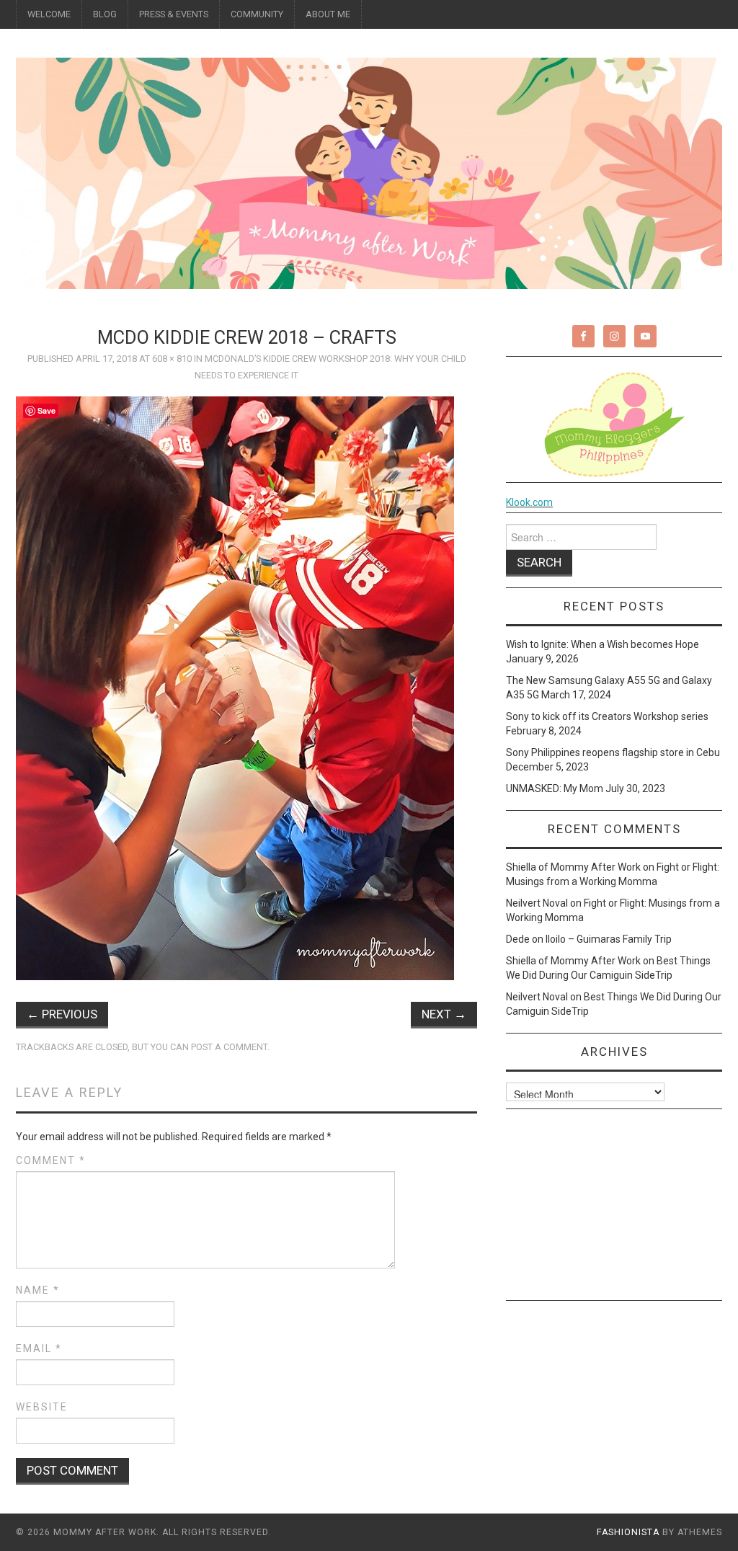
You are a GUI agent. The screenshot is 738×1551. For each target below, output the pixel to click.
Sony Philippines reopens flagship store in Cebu (613, 752)
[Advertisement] (614, 1210)
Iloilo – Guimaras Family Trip (609, 939)
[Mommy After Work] (369, 172)
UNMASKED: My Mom (554, 788)
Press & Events (173, 14)
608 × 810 (172, 358)
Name (38, 1290)
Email (39, 1348)
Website (42, 1407)
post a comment (229, 1046)
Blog (105, 14)
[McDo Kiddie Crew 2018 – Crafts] (235, 687)
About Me (328, 14)
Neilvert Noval (537, 903)
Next (444, 1014)
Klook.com (529, 502)
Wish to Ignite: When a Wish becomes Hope (602, 644)
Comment (51, 1160)
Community (257, 14)
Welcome (49, 14)
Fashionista (628, 1532)
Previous (62, 1014)
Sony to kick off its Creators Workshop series (607, 716)
